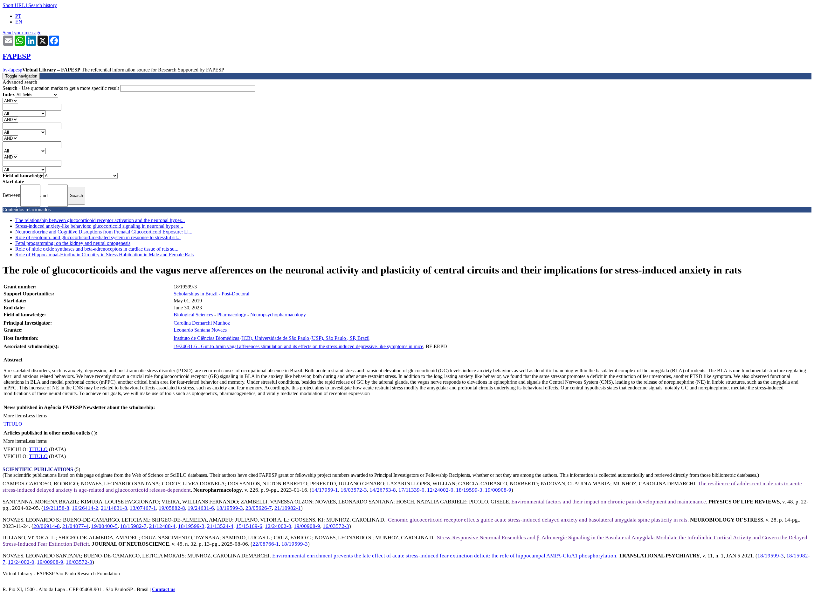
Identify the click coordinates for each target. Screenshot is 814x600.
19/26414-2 (85, 508)
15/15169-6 (249, 526)
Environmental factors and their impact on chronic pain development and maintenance (608, 502)
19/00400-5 (104, 526)
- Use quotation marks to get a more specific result (61, 88)
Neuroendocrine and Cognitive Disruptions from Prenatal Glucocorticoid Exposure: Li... (103, 231)
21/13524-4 (220, 526)
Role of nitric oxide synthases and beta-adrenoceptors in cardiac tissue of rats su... (96, 249)
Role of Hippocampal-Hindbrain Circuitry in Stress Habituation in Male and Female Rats (104, 254)
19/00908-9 (498, 490)
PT (18, 16)
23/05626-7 (258, 508)
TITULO (12, 424)
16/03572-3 (354, 490)
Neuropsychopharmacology (278, 314)
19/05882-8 (172, 508)
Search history (42, 5)
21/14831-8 (114, 508)
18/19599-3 (469, 490)
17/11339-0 (411, 490)
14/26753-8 (382, 490)
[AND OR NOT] (10, 100)
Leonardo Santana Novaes (200, 330)
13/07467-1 (143, 508)
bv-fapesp (12, 69)
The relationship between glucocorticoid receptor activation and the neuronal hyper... (100, 220)
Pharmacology (231, 314)
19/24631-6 (201, 508)
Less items (36, 415)
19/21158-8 (56, 508)
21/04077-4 (75, 526)
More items (14, 415)
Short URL (14, 5)
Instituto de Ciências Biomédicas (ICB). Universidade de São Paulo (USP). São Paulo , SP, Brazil (271, 338)
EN (18, 21)
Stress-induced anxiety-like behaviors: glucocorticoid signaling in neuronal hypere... (99, 226)
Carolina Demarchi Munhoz (202, 323)
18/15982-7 (133, 526)
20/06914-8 (46, 526)
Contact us (163, 589)
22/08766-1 (265, 544)
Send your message (22, 32)
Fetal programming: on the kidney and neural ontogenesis (72, 243)
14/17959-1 (325, 490)
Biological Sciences (193, 314)
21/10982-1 (287, 508)
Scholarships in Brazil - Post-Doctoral (211, 293)
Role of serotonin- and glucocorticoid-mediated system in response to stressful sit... (98, 237)
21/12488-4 (162, 526)
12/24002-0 (440, 490)
